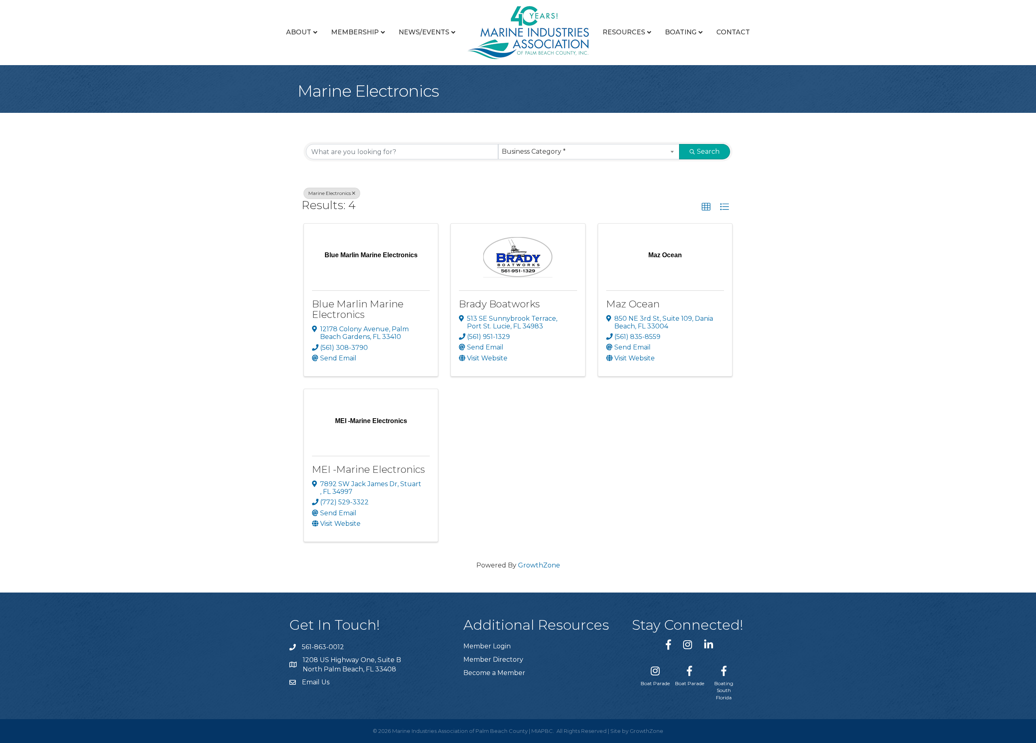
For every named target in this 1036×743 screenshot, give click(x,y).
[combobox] (589, 151)
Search (708, 151)
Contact (733, 32)
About (298, 32)
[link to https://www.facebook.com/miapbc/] (668, 644)
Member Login (487, 646)
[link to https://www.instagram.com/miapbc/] (687, 644)
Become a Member (494, 673)
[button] (706, 207)
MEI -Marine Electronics (368, 469)
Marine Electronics (329, 193)
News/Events (424, 32)
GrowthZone (539, 565)
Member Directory (493, 659)
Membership (355, 32)
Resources (624, 32)
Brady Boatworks (499, 304)
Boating (680, 32)
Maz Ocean (633, 304)
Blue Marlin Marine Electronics (357, 309)
